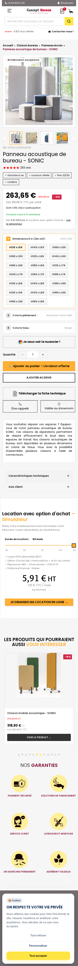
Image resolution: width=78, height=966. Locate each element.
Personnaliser (38, 945)
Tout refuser (38, 935)
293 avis (25, 167)
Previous (5, 138)
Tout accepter (38, 955)
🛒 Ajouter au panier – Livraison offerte (39, 366)
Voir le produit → (39, 737)
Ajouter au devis (39, 377)
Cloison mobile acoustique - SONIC (31, 713)
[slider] (74, 545)
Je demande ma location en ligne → (39, 602)
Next (73, 138)
